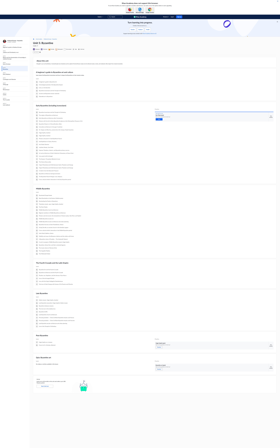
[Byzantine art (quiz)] (38, 52)
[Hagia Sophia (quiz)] (36, 52)
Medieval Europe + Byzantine (50, 39)
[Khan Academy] (140, 17)
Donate (165, 16)
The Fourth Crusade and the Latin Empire (52, 263)
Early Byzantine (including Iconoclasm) (51, 106)
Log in (172, 16)
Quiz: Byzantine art (43, 358)
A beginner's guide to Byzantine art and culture (54, 72)
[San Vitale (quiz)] (34, 52)
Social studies (39, 39)
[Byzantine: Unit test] (40, 52)
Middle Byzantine (43, 189)
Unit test (38, 379)
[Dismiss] (277, 1)
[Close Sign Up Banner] (277, 21)
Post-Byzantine (42, 335)
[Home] (33, 39)
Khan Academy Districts (149, 33)
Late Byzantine (42, 293)
